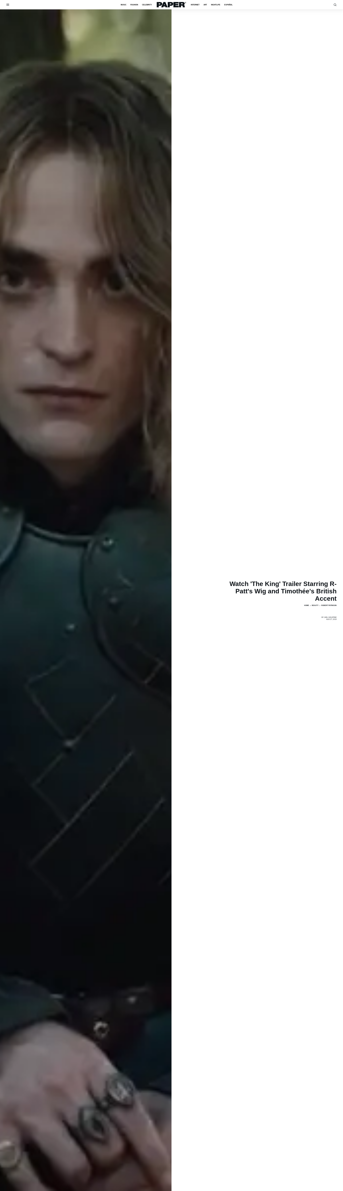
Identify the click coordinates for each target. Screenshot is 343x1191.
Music (123, 5)
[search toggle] (335, 4)
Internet (195, 5)
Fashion (134, 5)
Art (205, 5)
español (228, 5)
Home (306, 605)
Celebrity (147, 5)
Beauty (315, 605)
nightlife (215, 5)
